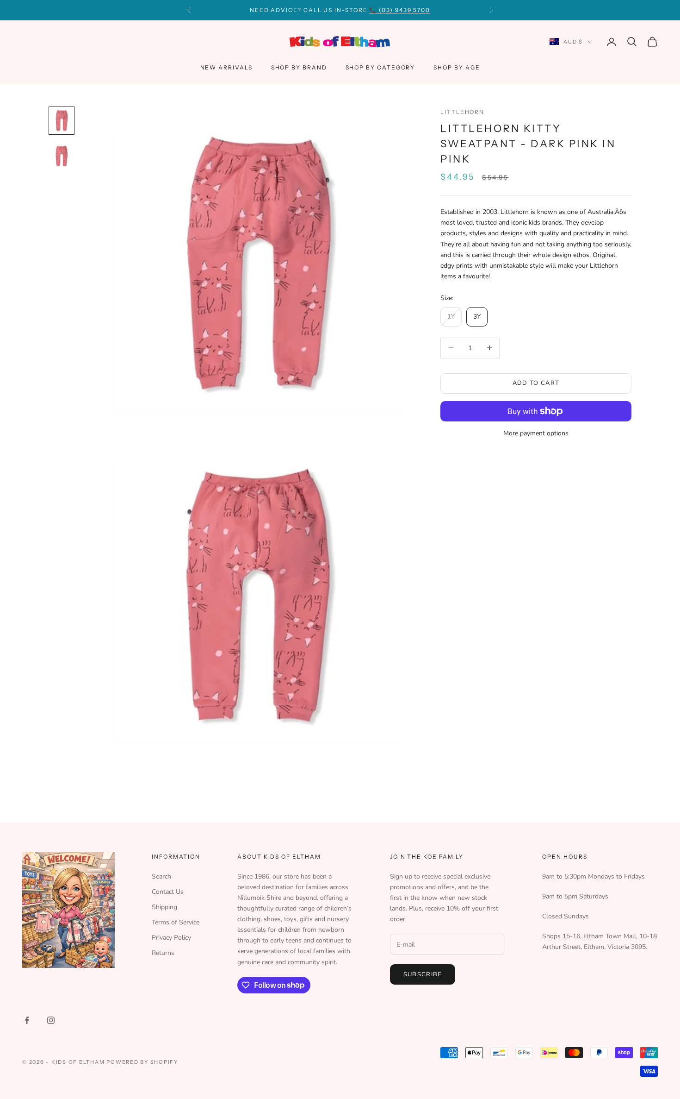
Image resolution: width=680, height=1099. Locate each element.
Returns (163, 952)
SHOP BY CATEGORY (380, 67)
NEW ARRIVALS (226, 67)
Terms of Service (175, 922)
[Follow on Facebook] (26, 1020)
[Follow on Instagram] (51, 1020)
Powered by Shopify (142, 1062)
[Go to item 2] (61, 156)
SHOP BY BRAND (299, 67)
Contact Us (168, 891)
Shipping (164, 907)
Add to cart (536, 383)
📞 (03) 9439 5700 (399, 9)
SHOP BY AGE (456, 67)
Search (161, 876)
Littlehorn (462, 111)
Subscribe (422, 974)
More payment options (536, 433)
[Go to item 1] (61, 121)
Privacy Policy (171, 937)
